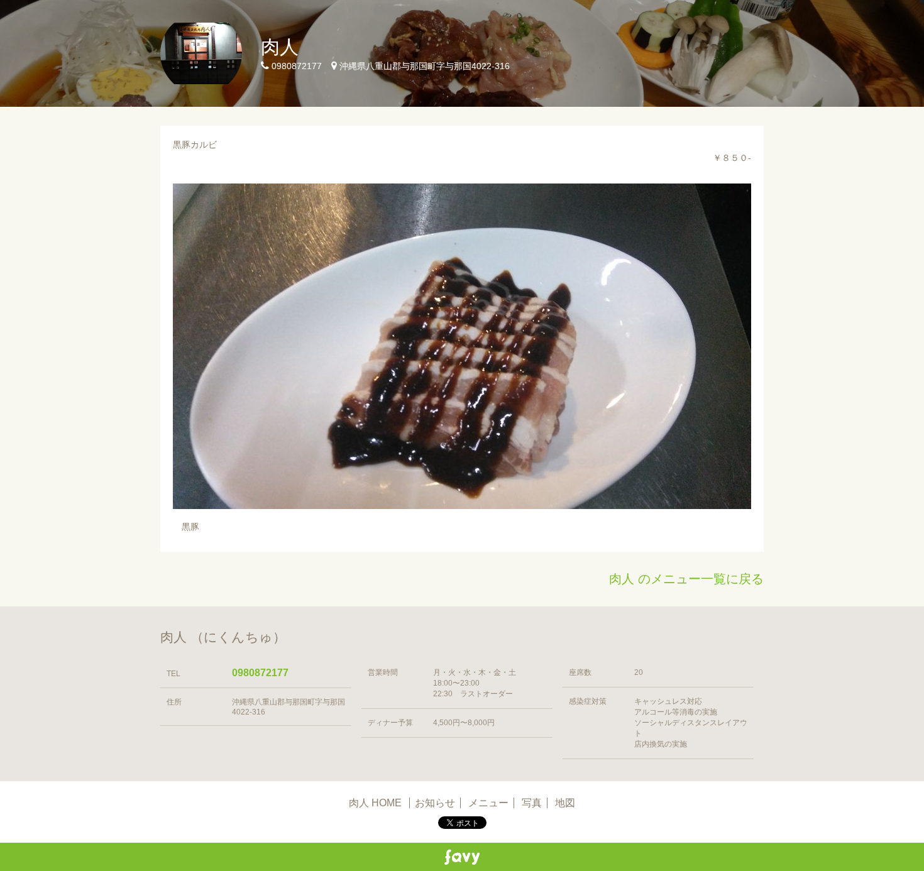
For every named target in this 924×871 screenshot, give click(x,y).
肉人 (280, 46)
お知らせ (435, 802)
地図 (565, 802)
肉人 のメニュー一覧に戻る (686, 579)
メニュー (488, 802)
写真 (532, 802)
